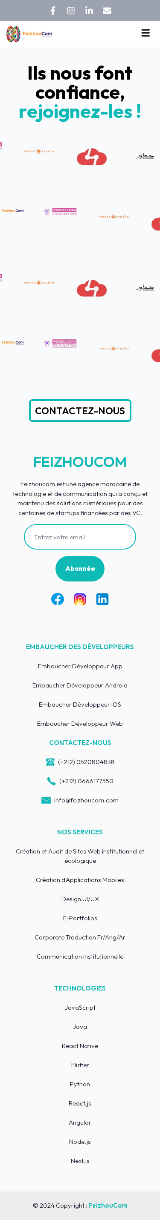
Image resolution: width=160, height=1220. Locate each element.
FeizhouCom (108, 1205)
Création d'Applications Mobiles (80, 880)
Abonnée (80, 568)
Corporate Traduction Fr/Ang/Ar (80, 937)
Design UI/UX (80, 899)
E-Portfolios (80, 918)
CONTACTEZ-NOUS (80, 410)
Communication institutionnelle (80, 956)
